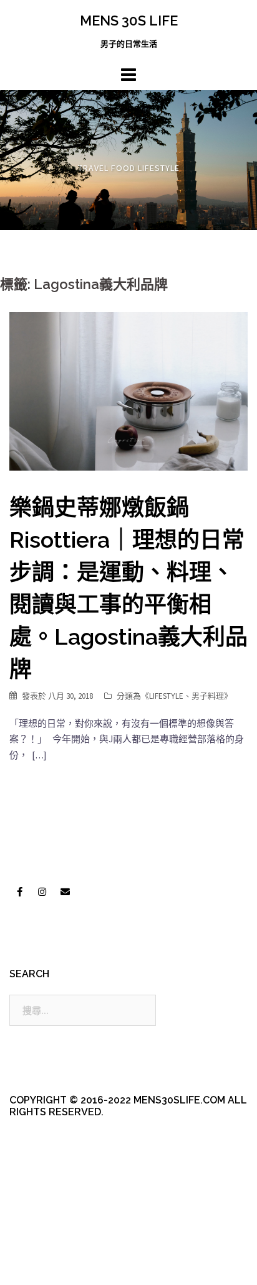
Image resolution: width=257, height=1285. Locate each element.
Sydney (44, 1265)
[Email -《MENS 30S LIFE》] (65, 892)
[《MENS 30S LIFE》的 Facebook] (19, 892)
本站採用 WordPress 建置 (60, 1243)
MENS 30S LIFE (129, 20)
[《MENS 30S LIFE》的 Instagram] (42, 892)
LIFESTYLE (166, 696)
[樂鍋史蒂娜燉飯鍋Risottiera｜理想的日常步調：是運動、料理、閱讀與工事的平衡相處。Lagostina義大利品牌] (128, 390)
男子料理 (208, 696)
